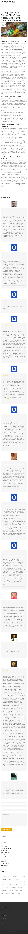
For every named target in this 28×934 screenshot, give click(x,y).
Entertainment (6, 848)
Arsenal (4, 879)
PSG (15, 882)
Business (4, 859)
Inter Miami (5, 893)
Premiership (17, 190)
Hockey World (8, 2)
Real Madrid (5, 887)
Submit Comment (6, 829)
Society (3, 861)
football (22, 190)
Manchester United (13, 879)
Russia (18, 893)
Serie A (4, 890)
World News (5, 852)
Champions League (7, 882)
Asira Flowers (4, 38)
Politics (4, 850)
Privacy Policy (3, 918)
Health (3, 857)
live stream (15, 876)
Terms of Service (4, 915)
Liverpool (21, 882)
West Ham (4, 884)
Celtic (6, 190)
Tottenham (11, 890)
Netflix (20, 887)
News (3, 854)
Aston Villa (19, 890)
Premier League (6, 876)
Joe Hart (11, 190)
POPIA (2, 923)
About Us (2, 912)
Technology (5, 863)
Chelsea (23, 876)
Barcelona (13, 887)
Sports (16, 38)
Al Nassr (12, 893)
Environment (5, 865)
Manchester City (14, 884)
